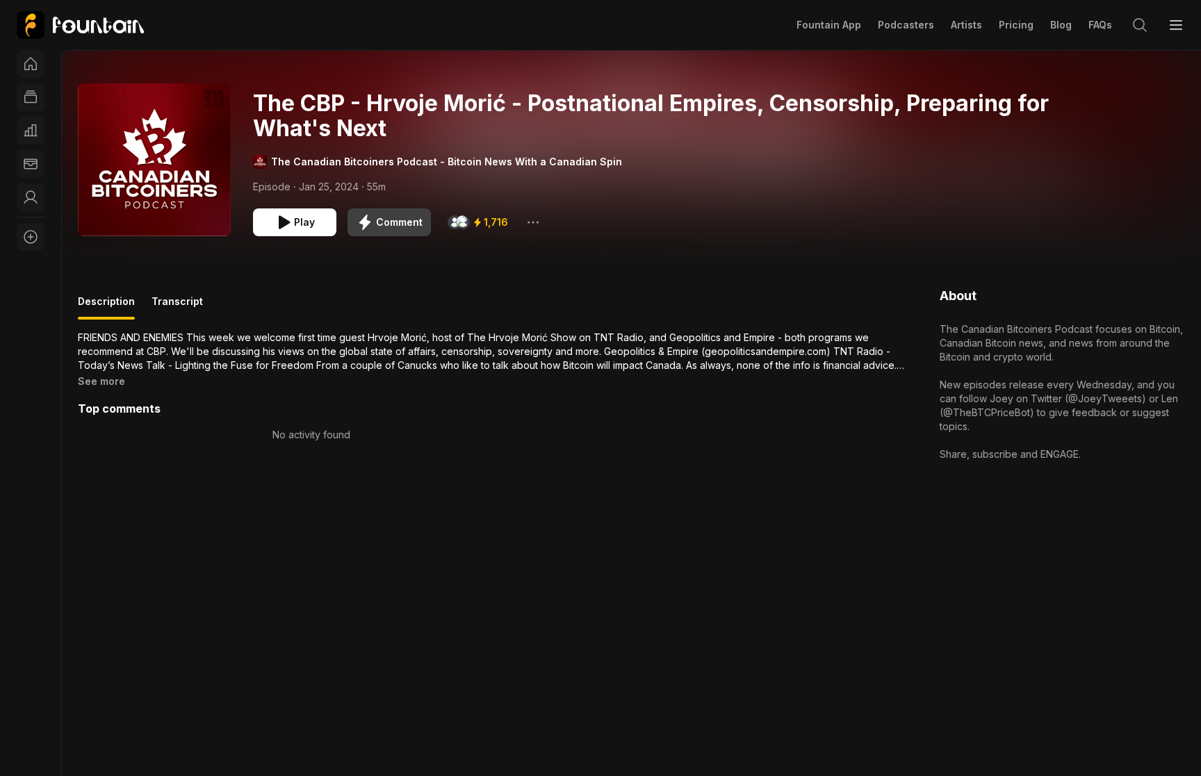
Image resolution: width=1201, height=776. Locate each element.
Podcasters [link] (906, 25)
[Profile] (30, 197)
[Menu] (1176, 25)
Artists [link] (966, 25)
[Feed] (30, 97)
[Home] (30, 64)
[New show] (30, 237)
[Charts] (30, 131)
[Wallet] (30, 164)
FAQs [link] (1100, 25)
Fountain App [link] (828, 25)
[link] (80, 25)
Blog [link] (1061, 25)
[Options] (533, 222)
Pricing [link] (1016, 25)
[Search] (1140, 25)
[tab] (106, 307)
